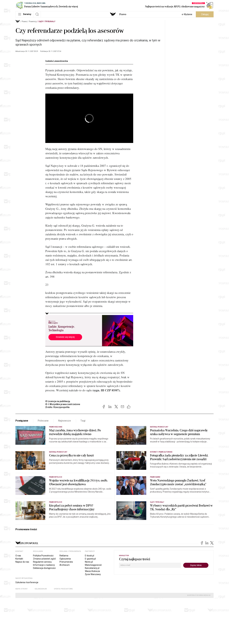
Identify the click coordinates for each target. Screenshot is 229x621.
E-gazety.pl (90, 558)
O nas (18, 555)
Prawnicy (33, 21)
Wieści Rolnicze (92, 571)
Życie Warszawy (93, 574)
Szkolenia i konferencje (26, 582)
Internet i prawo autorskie (161, 452)
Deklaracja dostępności (44, 568)
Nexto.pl (89, 562)
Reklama (64, 555)
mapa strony (21, 589)
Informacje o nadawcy (44, 565)
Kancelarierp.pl (92, 568)
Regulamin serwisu (42, 562)
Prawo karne (155, 477)
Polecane (43, 420)
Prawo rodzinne (55, 427)
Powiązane (21, 420)
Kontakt (19, 558)
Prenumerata (66, 562)
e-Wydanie (187, 14)
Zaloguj (204, 14)
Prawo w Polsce (55, 477)
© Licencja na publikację (57, 401)
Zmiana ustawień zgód (44, 558)
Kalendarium (41, 589)
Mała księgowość (93, 565)
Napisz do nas (22, 562)
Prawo (122, 14)
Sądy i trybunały (46, 21)
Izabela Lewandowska (56, 61)
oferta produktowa (63, 589)
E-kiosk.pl (89, 555)
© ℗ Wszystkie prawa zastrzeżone (62, 404)
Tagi (82, 420)
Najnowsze (64, 420)
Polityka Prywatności (43, 555)
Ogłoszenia (65, 558)
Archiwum (65, 565)
